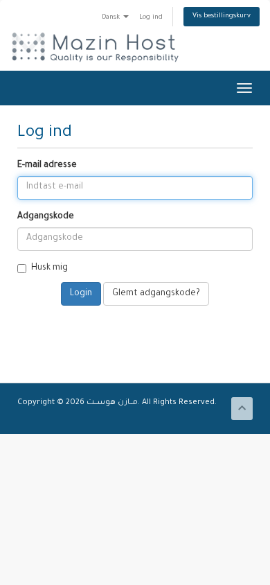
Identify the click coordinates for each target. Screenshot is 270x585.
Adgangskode (45, 217)
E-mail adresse (47, 166)
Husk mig (49, 268)
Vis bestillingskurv (221, 16)
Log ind (151, 17)
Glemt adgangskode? (156, 294)
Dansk (112, 17)
